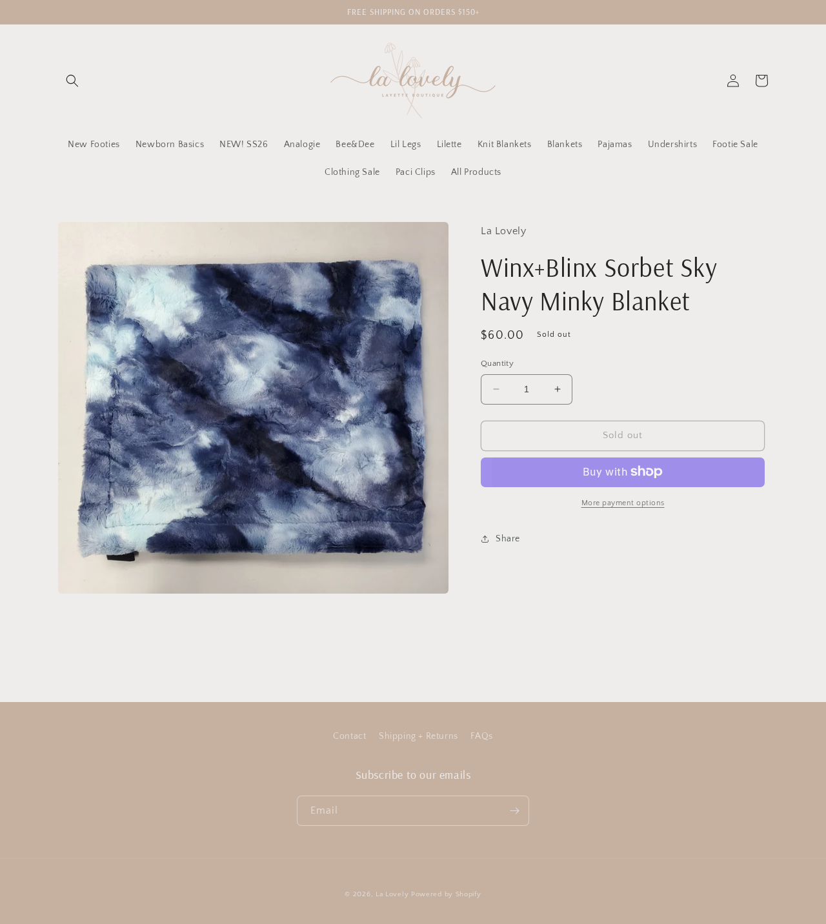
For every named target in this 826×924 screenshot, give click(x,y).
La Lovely (392, 894)
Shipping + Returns (418, 736)
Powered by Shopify (446, 894)
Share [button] (508, 538)
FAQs (481, 736)
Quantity (497, 363)
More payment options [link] (623, 502)
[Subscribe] (514, 811)
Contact (349, 736)
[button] (72, 80)
